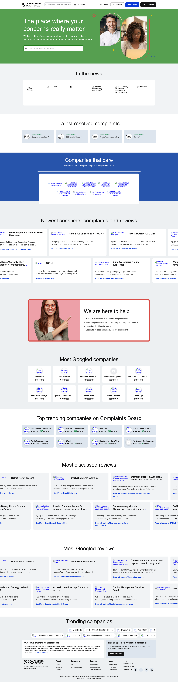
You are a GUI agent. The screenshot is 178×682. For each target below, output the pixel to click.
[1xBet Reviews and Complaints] (55, 184)
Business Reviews (129, 666)
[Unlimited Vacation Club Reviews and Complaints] (72, 184)
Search (46, 4)
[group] (42, 136)
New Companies (128, 663)
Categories (81, 4)
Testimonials (59, 669)
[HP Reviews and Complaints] (97, 193)
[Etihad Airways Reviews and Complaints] (122, 184)
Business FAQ (94, 664)
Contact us (59, 667)
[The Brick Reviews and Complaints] (105, 184)
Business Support (95, 667)
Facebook (135, 670)
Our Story (58, 664)
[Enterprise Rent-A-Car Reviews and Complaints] (114, 193)
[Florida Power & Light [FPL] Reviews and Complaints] (89, 184)
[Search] (57, 4)
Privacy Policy (113, 667)
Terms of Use (113, 664)
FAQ (72, 664)
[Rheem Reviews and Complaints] (80, 193)
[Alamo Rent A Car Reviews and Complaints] (64, 193)
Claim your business (95, 669)
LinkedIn (151, 670)
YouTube (146, 670)
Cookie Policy (113, 669)
